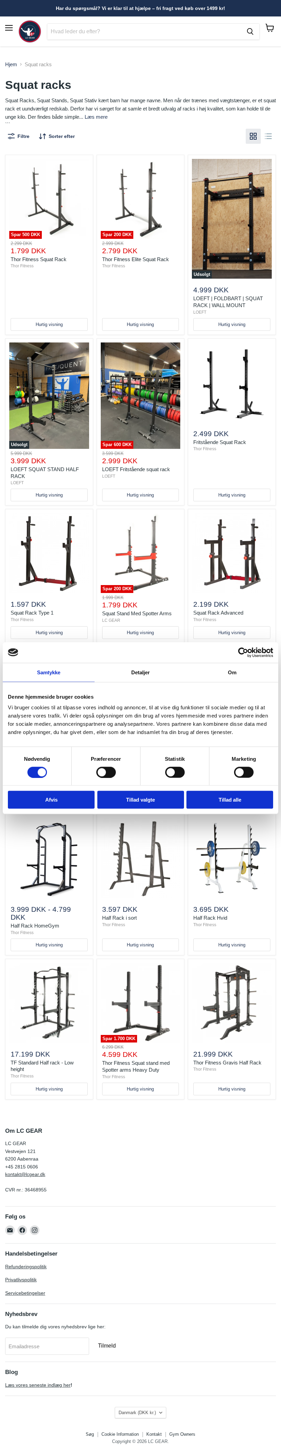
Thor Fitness (22, 266)
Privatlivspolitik (21, 1279)
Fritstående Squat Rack (219, 442)
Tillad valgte (140, 800)
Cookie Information (120, 1434)
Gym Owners (182, 1434)
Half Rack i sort (119, 918)
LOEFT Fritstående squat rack (136, 469)
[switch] (106, 772)
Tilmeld (107, 1346)
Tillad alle (230, 800)
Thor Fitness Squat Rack (38, 259)
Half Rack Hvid (210, 918)
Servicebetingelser (25, 1293)
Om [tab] (232, 672)
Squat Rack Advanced (218, 613)
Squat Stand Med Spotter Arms (137, 613)
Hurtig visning (49, 324)
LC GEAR (111, 620)
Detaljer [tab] (140, 672)
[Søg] (250, 31)
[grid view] (253, 136)
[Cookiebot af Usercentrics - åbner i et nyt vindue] (243, 652)
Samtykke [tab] (49, 672)
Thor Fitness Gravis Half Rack (227, 1062)
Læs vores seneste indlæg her (38, 1385)
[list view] (268, 136)
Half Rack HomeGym (35, 926)
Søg (90, 1434)
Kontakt (154, 1434)
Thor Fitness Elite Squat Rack (135, 259)
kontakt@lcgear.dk (25, 1174)
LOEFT (199, 312)
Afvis (51, 800)
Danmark (137, 1412)
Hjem (11, 64)
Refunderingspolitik (26, 1266)
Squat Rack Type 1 (32, 613)
